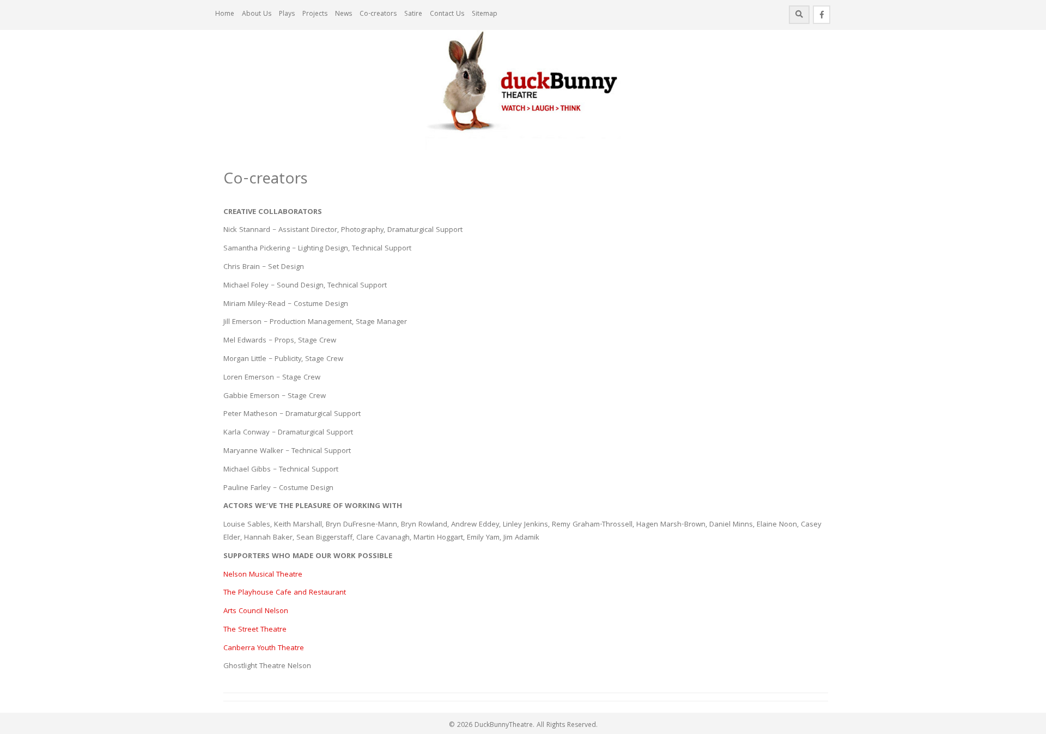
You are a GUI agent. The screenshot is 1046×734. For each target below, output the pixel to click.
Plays (287, 14)
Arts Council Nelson (255, 611)
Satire (413, 14)
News (343, 14)
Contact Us (447, 14)
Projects (314, 14)
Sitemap (484, 14)
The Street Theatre (255, 630)
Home (224, 14)
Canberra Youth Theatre (263, 649)
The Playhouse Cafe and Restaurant (284, 593)
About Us (256, 14)
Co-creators (378, 14)
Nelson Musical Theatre (262, 575)
